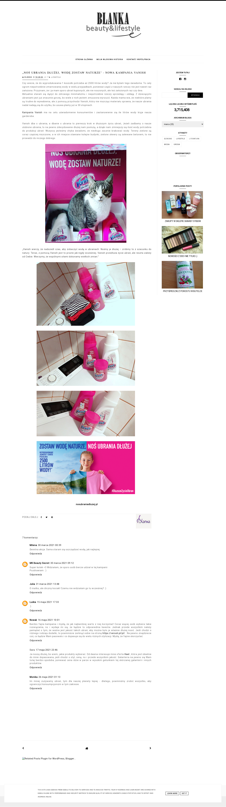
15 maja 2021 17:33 (48, 602)
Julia (32, 584)
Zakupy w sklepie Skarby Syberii (183, 221)
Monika (34, 677)
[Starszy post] (150, 748)
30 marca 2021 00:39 (49, 545)
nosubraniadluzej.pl (87, 504)
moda (167, 144)
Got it (184, 793)
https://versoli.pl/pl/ (114, 633)
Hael (127, 654)
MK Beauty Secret (40, 563)
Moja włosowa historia (110, 59)
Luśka (33, 602)
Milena (33, 545)
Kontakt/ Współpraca (139, 59)
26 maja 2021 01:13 (49, 677)
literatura (194, 139)
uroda (177, 144)
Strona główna (84, 59)
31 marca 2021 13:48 (47, 584)
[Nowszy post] (23, 748)
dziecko (168, 139)
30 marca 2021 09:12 (62, 563)
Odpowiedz (36, 553)
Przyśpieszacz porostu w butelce (182, 291)
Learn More (172, 793)
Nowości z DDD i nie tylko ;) (182, 256)
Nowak (33, 620)
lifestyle (56, 77)
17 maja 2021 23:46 (47, 650)
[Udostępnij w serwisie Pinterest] (52, 518)
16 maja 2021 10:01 (49, 620)
